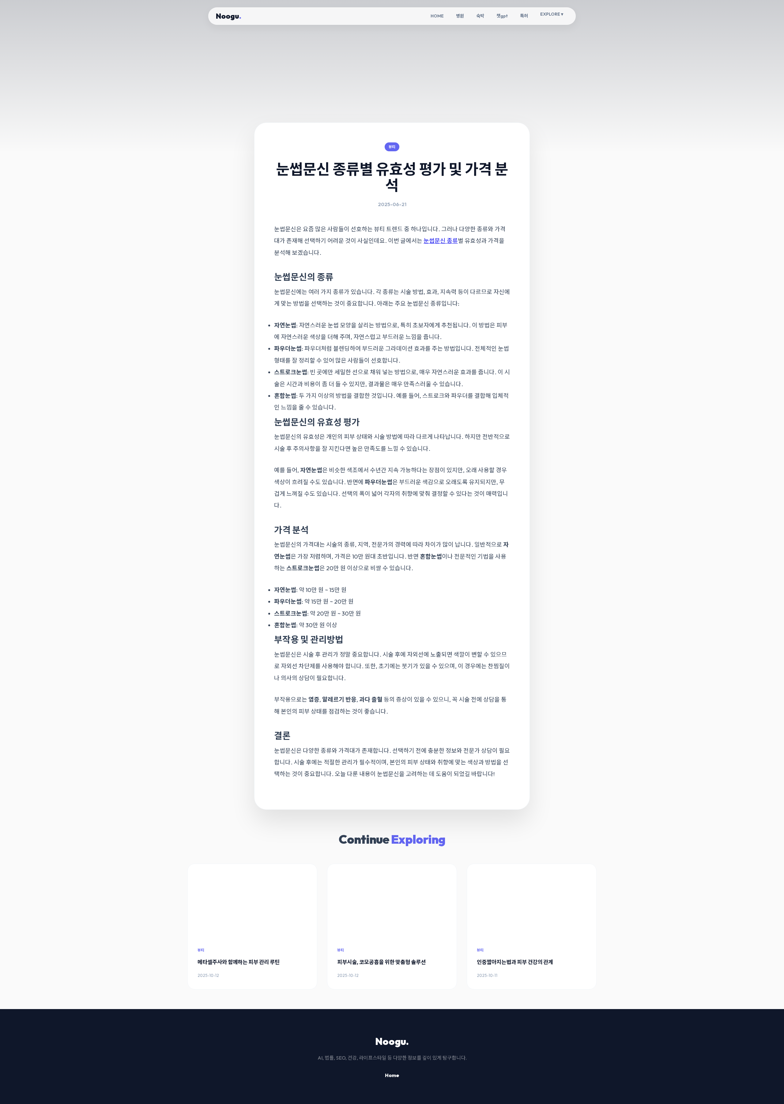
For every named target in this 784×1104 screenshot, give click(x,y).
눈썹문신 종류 (441, 240)
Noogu (228, 16)
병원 (460, 16)
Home (392, 1075)
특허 (524, 16)
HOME (437, 16)
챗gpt (502, 16)
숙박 (480, 16)
